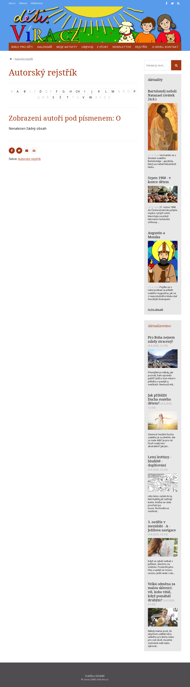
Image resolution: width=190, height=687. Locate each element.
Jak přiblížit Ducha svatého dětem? (159, 399)
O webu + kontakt (94, 675)
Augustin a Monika (156, 235)
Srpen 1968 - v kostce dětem (159, 180)
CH (78, 91)
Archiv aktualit (155, 309)
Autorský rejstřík (24, 58)
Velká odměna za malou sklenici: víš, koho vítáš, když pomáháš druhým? (161, 592)
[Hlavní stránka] (11, 58)
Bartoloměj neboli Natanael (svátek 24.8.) (162, 95)
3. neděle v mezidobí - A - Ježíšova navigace (162, 526)
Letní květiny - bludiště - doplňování (159, 461)
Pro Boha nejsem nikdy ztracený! (161, 339)
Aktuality (155, 79)
